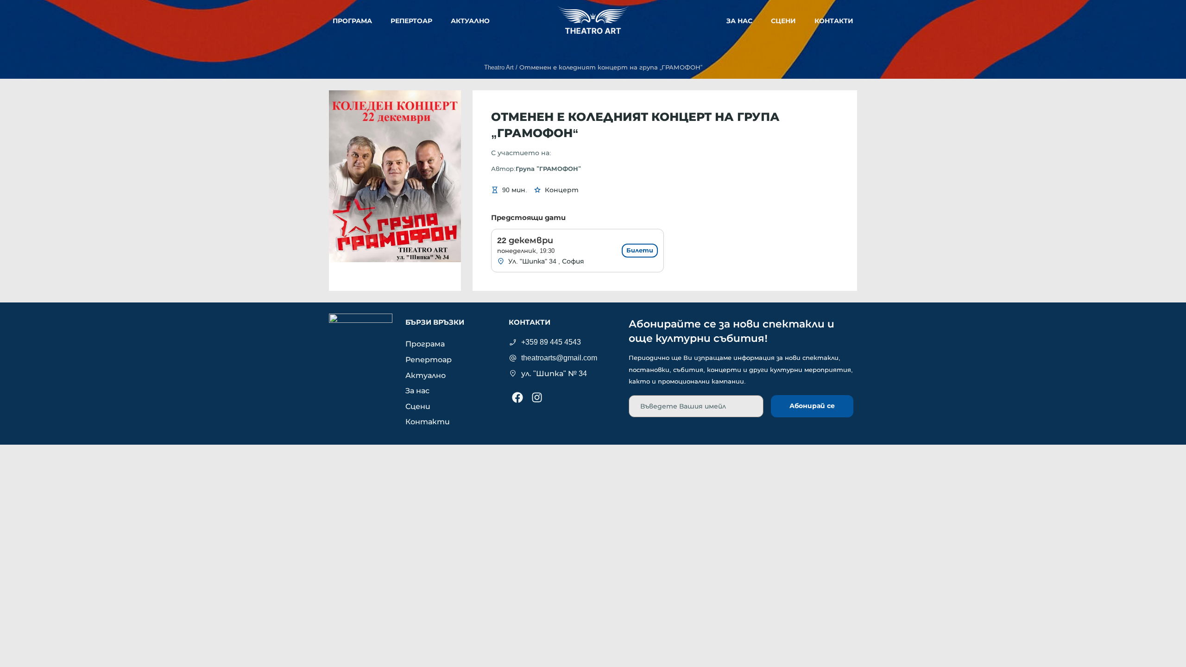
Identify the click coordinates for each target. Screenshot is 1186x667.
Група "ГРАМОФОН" (548, 168)
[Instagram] (537, 397)
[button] (610, 68)
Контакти (833, 21)
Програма (352, 21)
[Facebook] (517, 397)
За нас (739, 21)
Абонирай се (812, 405)
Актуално (470, 21)
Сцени (783, 21)
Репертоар (411, 21)
